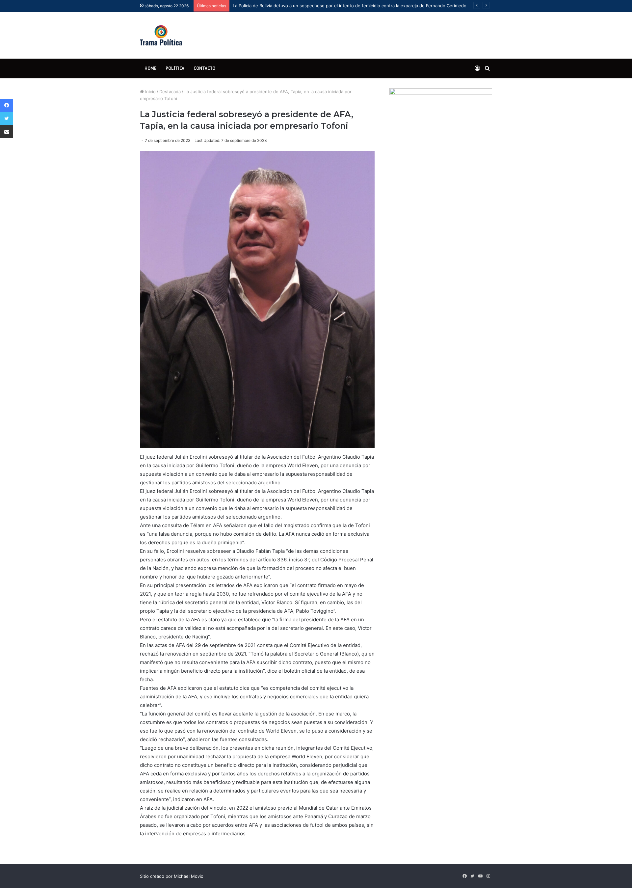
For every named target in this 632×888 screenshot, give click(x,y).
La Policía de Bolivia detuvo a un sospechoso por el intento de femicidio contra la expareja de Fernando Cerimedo (349, 5)
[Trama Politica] (161, 35)
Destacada (170, 91)
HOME (150, 68)
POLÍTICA (175, 68)
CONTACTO (204, 68)
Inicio (150, 91)
